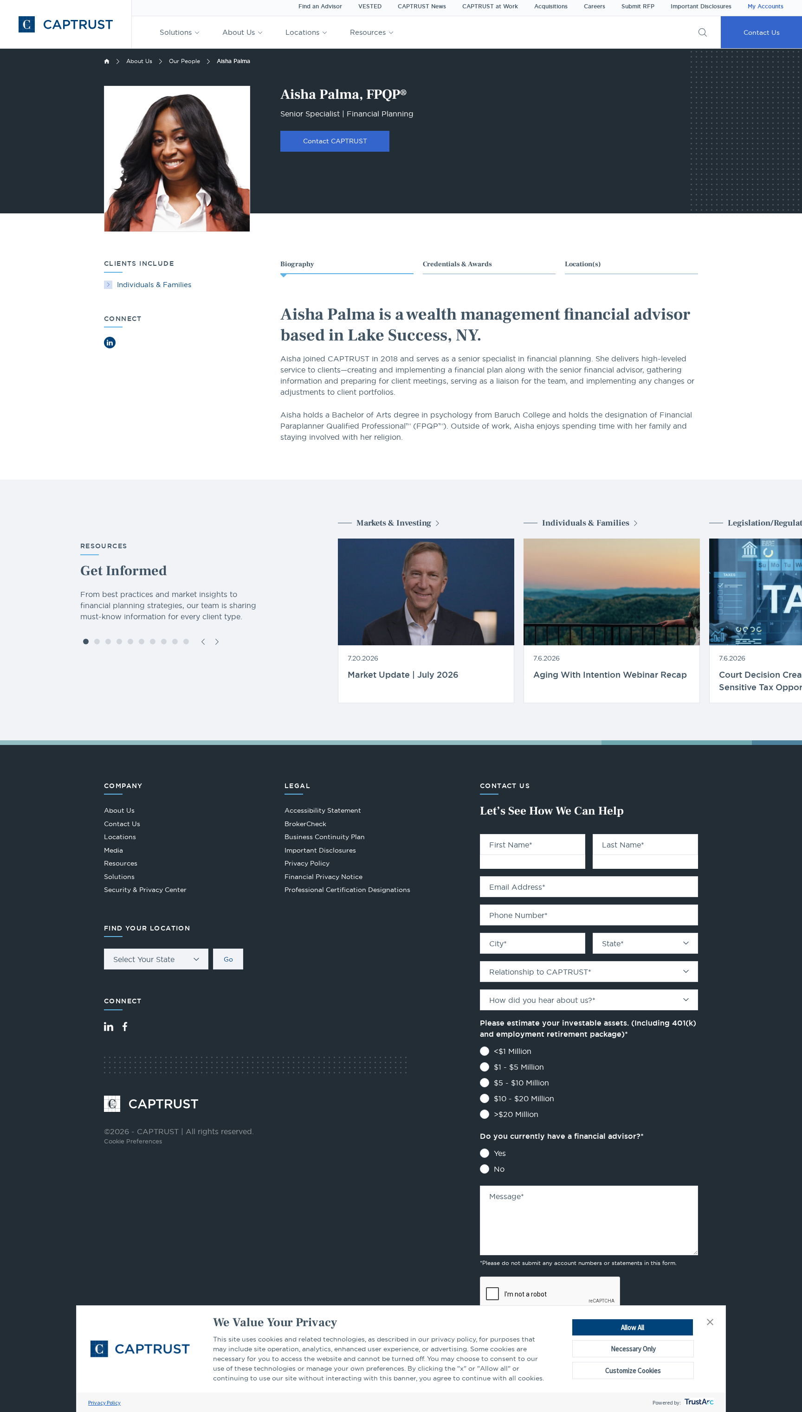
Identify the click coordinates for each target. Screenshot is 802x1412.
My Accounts (765, 6)
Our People (184, 61)
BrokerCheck (305, 825)
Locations (302, 32)
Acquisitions (551, 6)
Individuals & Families (154, 284)
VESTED (370, 6)
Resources (368, 32)
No (499, 1169)
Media (113, 850)
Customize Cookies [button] (633, 1370)
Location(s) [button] (583, 264)
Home (107, 61)
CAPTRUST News (422, 6)
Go (228, 959)
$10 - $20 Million (524, 1098)
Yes (500, 1153)
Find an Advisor (320, 6)
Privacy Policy (104, 1402)
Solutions (176, 32)
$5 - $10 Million (521, 1082)
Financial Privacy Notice (323, 877)
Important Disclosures (701, 6)
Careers (594, 6)
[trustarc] (698, 1402)
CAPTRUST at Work (490, 6)
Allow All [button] (632, 1327)
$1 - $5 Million (519, 1067)
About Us (238, 32)
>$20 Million (516, 1114)
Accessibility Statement (323, 810)
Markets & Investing (393, 523)
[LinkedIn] (108, 1026)
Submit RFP (637, 6)
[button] (710, 1322)
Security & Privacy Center (145, 890)
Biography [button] (297, 264)
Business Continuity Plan (325, 837)
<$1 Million (512, 1051)
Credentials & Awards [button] (457, 264)
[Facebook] (125, 1026)
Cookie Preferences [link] (133, 1141)
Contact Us (762, 32)
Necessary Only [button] (633, 1348)
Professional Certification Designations (347, 891)
